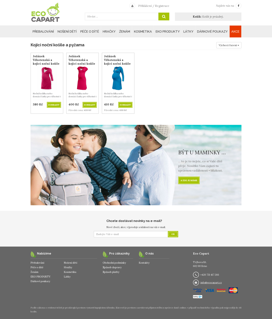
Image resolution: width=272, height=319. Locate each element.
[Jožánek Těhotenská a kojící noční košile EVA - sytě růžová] (83, 78)
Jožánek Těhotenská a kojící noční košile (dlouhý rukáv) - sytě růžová (46, 63)
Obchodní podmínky (114, 262)
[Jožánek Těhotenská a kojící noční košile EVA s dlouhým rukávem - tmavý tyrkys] (118, 78)
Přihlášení (145, 6)
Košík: (197, 16)
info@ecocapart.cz (211, 282)
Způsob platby (111, 272)
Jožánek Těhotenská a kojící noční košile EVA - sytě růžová (81, 61)
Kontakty (144, 262)
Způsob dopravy (112, 267)
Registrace (162, 6)
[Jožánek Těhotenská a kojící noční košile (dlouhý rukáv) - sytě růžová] (47, 78)
